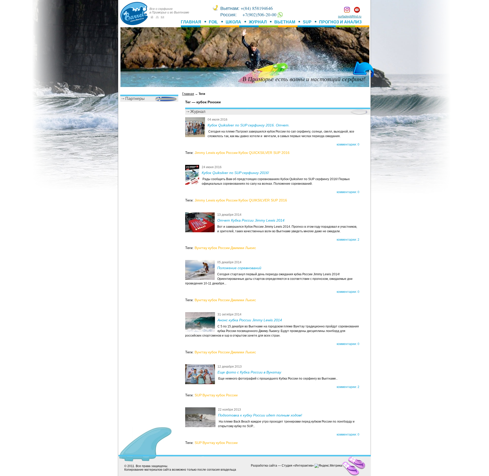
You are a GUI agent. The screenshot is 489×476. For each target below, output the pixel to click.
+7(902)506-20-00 (260, 14)
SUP (307, 22)
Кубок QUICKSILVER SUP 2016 (264, 153)
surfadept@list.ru (349, 16)
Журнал (258, 22)
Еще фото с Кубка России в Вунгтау (249, 372)
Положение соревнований (239, 268)
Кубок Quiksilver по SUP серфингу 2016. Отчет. (249, 125)
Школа (233, 22)
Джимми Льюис (243, 248)
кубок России (227, 153)
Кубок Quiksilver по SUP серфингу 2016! (235, 173)
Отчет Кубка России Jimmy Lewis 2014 (250, 220)
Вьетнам (284, 22)
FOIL (213, 22)
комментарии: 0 (348, 144)
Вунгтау (201, 248)
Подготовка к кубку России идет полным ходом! (260, 415)
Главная (191, 22)
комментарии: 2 (348, 239)
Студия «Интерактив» (298, 465)
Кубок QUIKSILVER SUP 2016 (262, 200)
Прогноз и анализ (340, 22)
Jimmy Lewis (205, 153)
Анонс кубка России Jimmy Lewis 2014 (250, 320)
